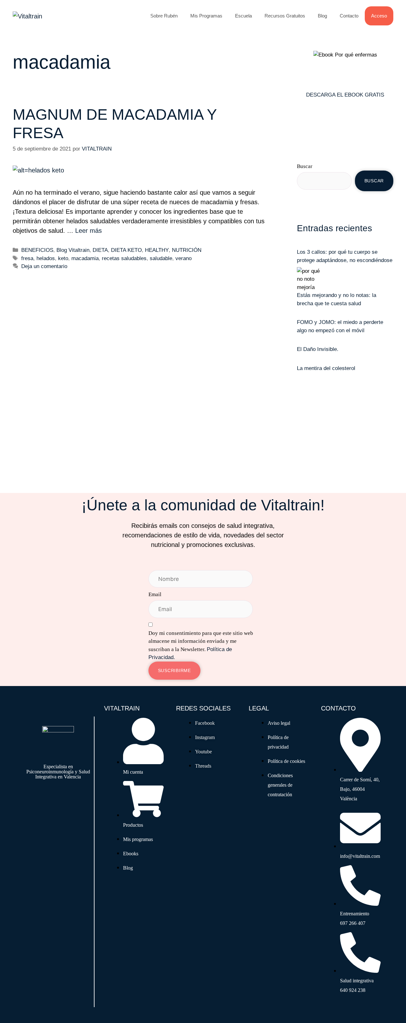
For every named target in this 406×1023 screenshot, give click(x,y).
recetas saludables (124, 258)
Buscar (304, 166)
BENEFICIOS (37, 250)
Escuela (243, 15)
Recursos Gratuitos (285, 15)
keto (63, 258)
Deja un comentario (44, 266)
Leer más (88, 230)
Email (154, 594)
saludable (161, 258)
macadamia (85, 258)
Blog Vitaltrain (72, 250)
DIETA (100, 250)
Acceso (379, 15)
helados (45, 258)
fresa (27, 258)
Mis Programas (206, 15)
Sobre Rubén (164, 15)
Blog (322, 15)
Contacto (349, 15)
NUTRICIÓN (186, 250)
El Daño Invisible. (317, 349)
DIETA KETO (126, 250)
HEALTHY (157, 250)
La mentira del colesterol (326, 368)
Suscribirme (174, 670)
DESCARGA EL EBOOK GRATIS (345, 95)
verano (183, 258)
